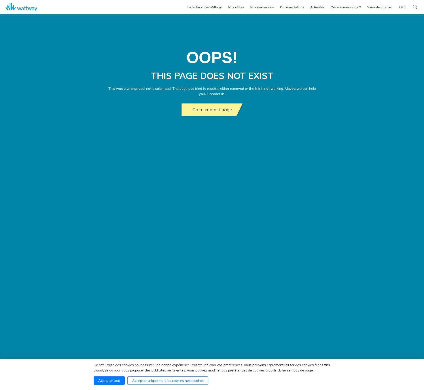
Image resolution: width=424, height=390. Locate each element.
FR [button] (401, 7)
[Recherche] (415, 7)
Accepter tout (109, 380)
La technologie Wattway (204, 7)
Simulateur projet (379, 7)
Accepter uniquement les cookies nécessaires (168, 380)
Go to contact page (212, 109)
